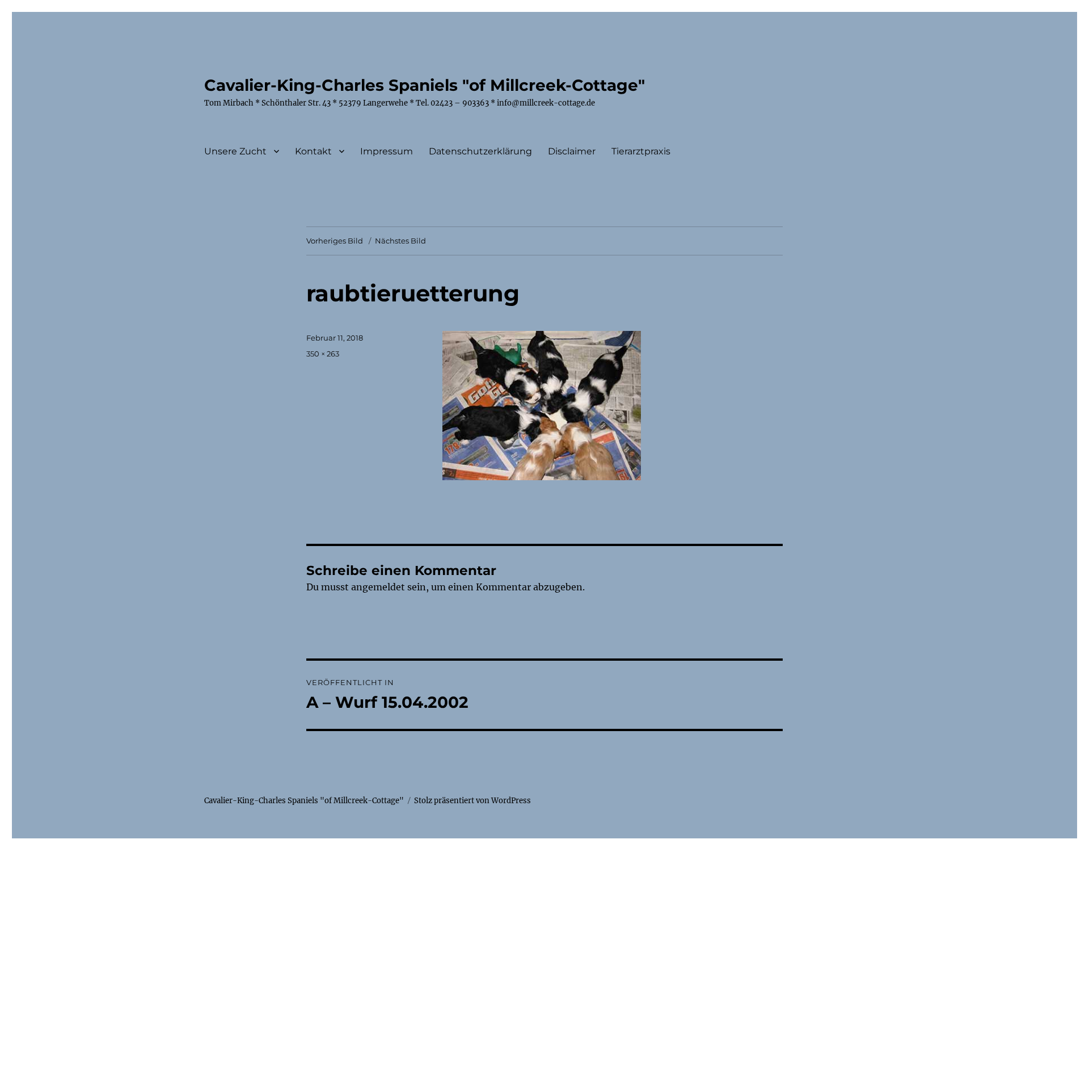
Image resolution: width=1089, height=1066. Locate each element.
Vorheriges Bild (334, 240)
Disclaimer (572, 151)
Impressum (386, 151)
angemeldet (378, 587)
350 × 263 (322, 353)
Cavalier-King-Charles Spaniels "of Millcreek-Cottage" (424, 85)
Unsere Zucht (235, 151)
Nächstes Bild (400, 240)
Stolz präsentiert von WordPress (472, 800)
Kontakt (313, 151)
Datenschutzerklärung (480, 151)
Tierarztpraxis (640, 151)
